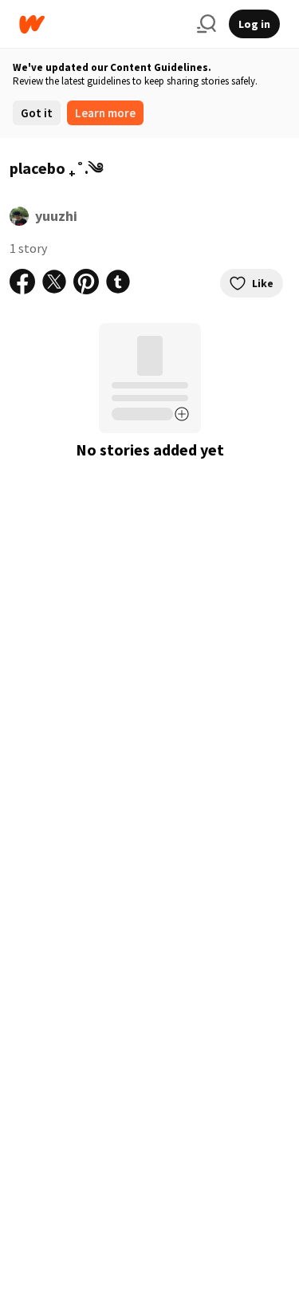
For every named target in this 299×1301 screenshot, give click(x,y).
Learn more (105, 112)
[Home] (101, 24)
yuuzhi (56, 216)
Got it (37, 112)
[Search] (206, 24)
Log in (254, 24)
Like (262, 283)
